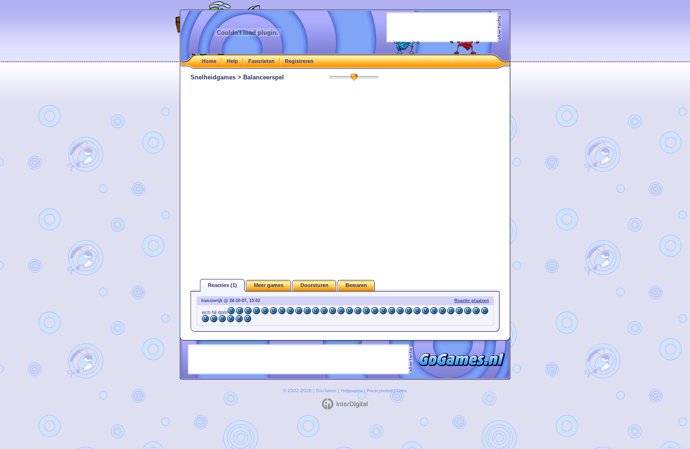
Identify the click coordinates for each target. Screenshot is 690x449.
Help (232, 61)
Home (209, 61)
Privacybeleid (379, 390)
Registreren (299, 61)
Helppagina (351, 390)
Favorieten (261, 61)
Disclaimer (326, 390)
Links (402, 390)
